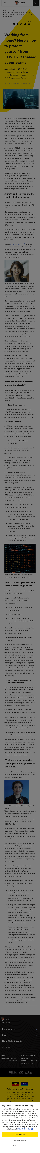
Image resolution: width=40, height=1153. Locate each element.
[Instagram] (21, 24)
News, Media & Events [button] (12, 1041)
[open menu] (5, 3)
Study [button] (4, 1035)
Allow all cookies (20, 1134)
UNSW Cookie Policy (25, 1129)
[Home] (20, 3)
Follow (29, 21)
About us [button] (6, 1047)
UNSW (4, 10)
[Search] (36, 3)
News (14, 10)
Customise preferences (20, 1146)
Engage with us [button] (9, 1029)
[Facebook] (17, 24)
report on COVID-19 (17, 244)
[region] (20, 1127)
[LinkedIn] (14, 24)
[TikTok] (25, 24)
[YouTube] (29, 24)
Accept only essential (20, 1140)
